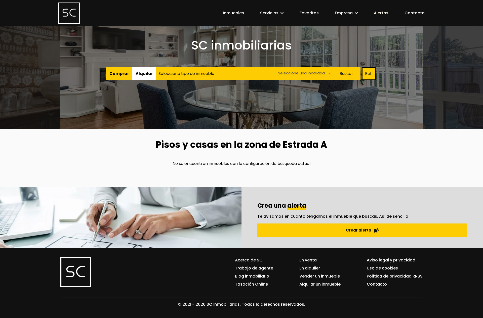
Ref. (368, 73)
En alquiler (309, 268)
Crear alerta (358, 230)
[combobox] (302, 73)
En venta (308, 260)
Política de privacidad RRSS (395, 276)
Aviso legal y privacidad (391, 260)
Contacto (415, 13)
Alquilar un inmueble (320, 284)
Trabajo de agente (254, 268)
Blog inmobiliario (252, 276)
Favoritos (309, 13)
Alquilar (144, 73)
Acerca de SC (249, 260)
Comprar (119, 73)
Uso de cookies (382, 268)
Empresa (344, 13)
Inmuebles (233, 13)
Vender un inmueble (319, 276)
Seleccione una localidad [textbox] (301, 73)
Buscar (346, 73)
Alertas (381, 13)
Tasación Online (251, 284)
